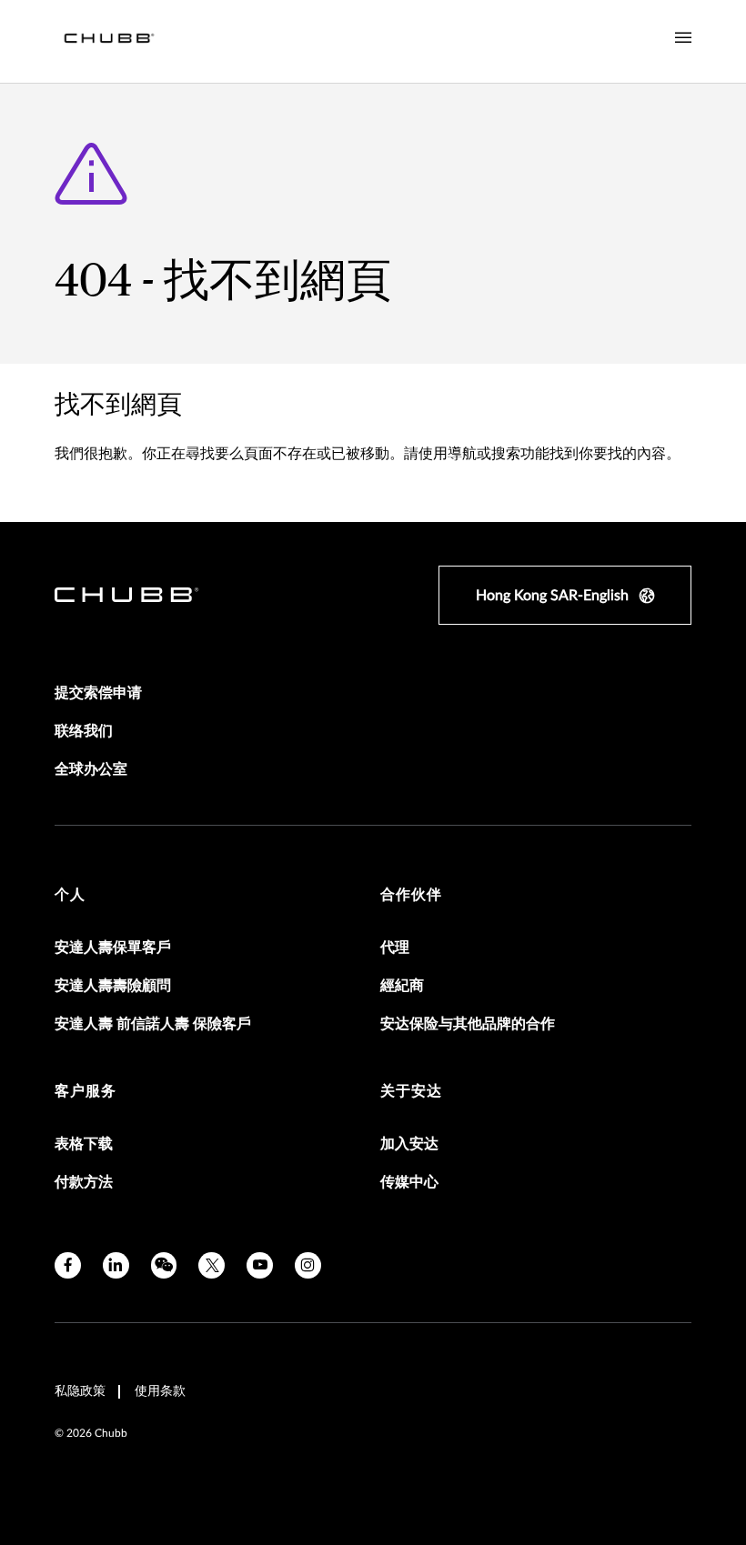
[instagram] (308, 1265)
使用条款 (160, 1391)
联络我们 (84, 731)
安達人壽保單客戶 (113, 947)
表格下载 (84, 1144)
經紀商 (402, 985)
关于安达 (411, 1091)
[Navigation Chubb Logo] (109, 41)
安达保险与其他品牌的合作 (467, 1024)
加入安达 (409, 1144)
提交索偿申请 (98, 693)
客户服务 (85, 1091)
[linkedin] (116, 1265)
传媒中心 (409, 1182)
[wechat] (164, 1265)
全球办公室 (91, 769)
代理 (394, 947)
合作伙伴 (411, 895)
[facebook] (68, 1265)
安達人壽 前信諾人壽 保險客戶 (153, 1024)
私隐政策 (80, 1391)
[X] (211, 1265)
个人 (70, 895)
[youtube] (260, 1265)
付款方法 (84, 1182)
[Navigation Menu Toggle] (683, 38)
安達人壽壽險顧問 (113, 985)
